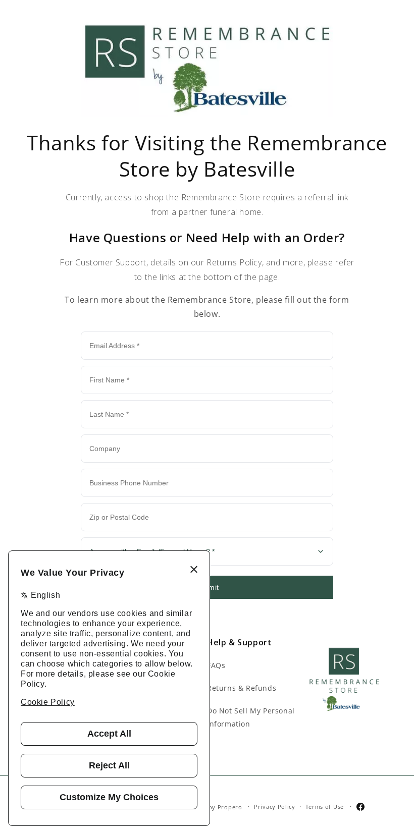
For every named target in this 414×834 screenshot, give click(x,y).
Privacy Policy (274, 806)
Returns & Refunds (241, 688)
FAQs (216, 665)
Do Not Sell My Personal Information (251, 717)
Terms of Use (324, 806)
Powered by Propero (211, 806)
